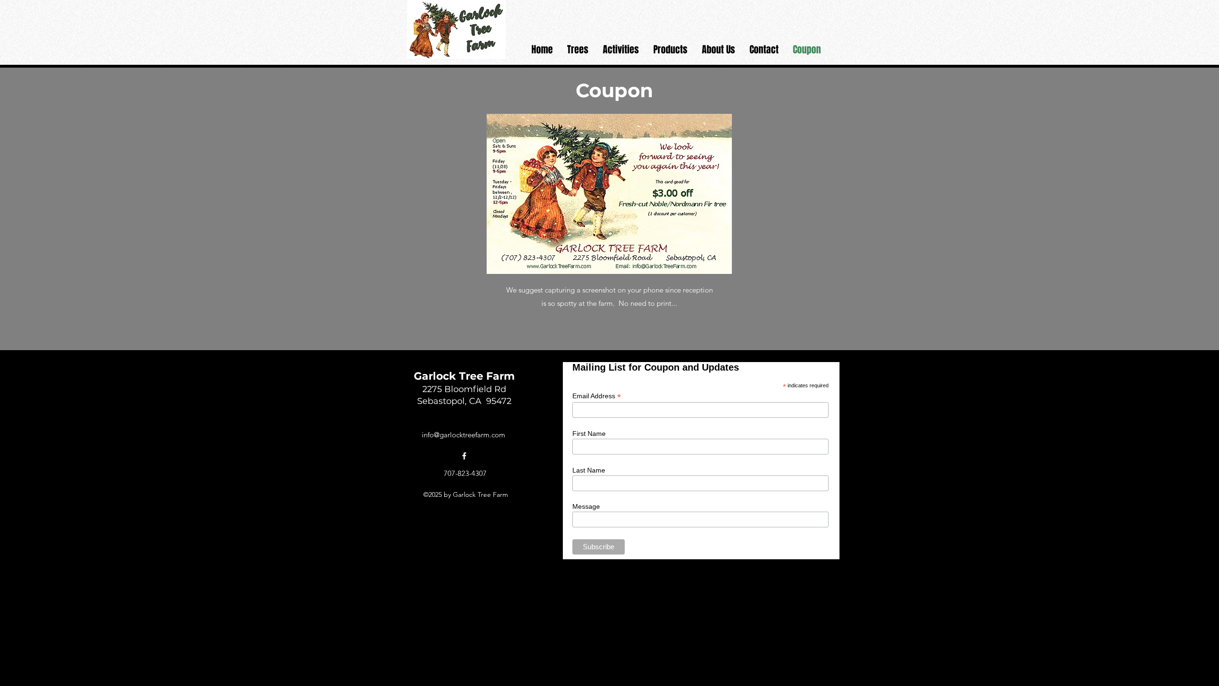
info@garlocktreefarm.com (463, 434)
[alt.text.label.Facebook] (464, 456)
